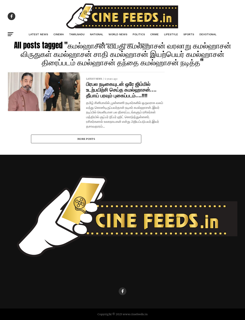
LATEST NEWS (38, 34)
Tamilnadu (77, 34)
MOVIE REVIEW (106, 44)
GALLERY (127, 44)
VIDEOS (144, 44)
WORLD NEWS (118, 34)
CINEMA (58, 34)
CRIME (154, 34)
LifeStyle (171, 34)
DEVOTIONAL (207, 34)
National (96, 34)
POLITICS (139, 34)
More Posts (86, 138)
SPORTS (188, 34)
